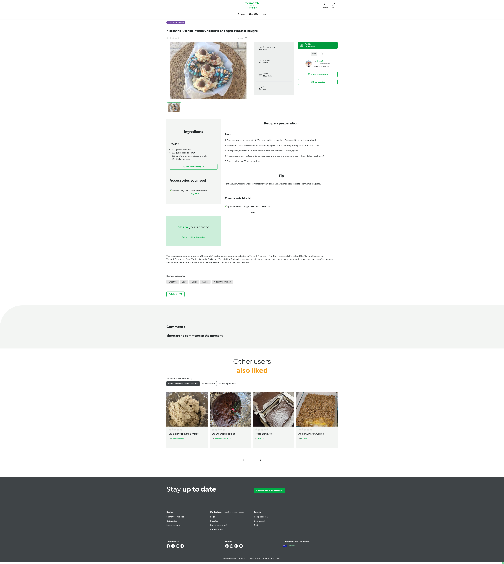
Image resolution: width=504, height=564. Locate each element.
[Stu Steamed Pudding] (230, 409)
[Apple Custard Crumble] (317, 409)
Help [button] (264, 14)
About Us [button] (253, 14)
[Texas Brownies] (273, 409)
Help (279, 558)
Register (214, 521)
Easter (205, 282)
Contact (242, 558)
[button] (325, 5)
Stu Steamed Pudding (223, 433)
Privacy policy (268, 558)
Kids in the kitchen (222, 282)
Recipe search (261, 517)
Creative (173, 282)
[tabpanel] (252, 427)
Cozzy (304, 438)
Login (212, 517)
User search (259, 521)
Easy (184, 282)
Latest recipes (173, 525)
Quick (194, 282)
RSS (256, 525)
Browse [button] (241, 14)
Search (257, 512)
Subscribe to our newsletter (269, 490)
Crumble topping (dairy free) (184, 433)
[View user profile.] (308, 63)
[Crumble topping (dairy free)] (187, 409)
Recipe (169, 512)
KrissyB (320, 61)
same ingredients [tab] (227, 383)
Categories (171, 521)
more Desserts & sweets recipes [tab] (183, 383)
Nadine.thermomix (223, 438)
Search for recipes (175, 517)
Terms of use (254, 558)
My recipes (227, 512)
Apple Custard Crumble (311, 433)
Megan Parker (177, 438)
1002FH (261, 438)
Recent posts (216, 529)
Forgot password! (218, 525)
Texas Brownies (263, 433)
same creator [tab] (208, 383)
